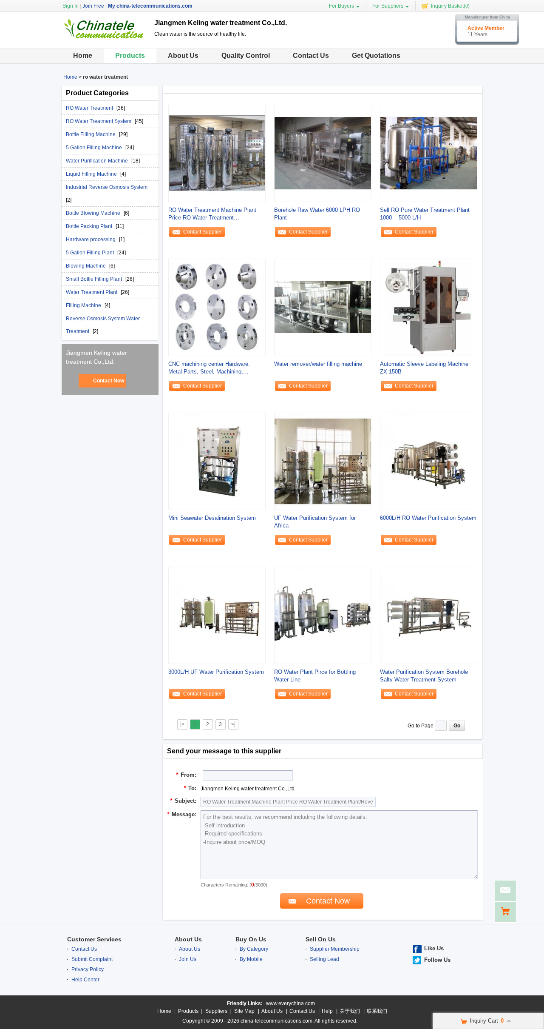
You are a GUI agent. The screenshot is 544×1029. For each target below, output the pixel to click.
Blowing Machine (86, 266)
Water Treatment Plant (92, 292)
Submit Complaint (92, 959)
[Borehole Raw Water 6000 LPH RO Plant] (323, 153)
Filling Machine (84, 305)
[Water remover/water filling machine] (323, 307)
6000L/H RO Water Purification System (428, 518)
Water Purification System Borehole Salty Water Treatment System (424, 676)
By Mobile (251, 959)
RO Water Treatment (90, 108)
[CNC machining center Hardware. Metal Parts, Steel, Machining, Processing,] (217, 307)
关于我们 (350, 1011)
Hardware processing (91, 239)
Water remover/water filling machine (318, 364)
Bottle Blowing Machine (94, 213)
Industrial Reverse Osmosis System (106, 187)
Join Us (187, 959)
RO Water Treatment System (99, 121)
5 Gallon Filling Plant (90, 253)
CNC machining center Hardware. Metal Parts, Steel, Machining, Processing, (209, 368)
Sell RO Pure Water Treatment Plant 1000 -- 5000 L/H (425, 214)
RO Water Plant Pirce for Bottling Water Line (315, 676)
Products (130, 55)
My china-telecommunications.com (150, 6)
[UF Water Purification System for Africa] (323, 461)
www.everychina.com (290, 1003)
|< (182, 724)
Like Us (434, 948)
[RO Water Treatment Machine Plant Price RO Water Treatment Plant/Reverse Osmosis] (217, 153)
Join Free (93, 6)
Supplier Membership (335, 949)
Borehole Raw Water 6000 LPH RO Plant (317, 214)
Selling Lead (324, 959)
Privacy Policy (87, 969)
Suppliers (216, 1011)
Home (82, 55)
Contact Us (311, 55)
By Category (254, 949)
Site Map (244, 1011)
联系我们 (377, 1011)
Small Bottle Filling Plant (94, 279)
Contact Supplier (202, 232)
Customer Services (94, 939)
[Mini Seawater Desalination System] (217, 461)
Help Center (85, 980)
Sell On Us (321, 939)
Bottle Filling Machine (91, 134)
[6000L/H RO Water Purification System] (428, 461)
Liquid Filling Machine (92, 174)
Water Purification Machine (97, 161)
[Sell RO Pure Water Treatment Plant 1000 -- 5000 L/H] (428, 153)
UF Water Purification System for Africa (315, 522)
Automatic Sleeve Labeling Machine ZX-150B (424, 368)
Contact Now (108, 381)
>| (233, 724)
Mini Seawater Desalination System (212, 518)
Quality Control (245, 55)
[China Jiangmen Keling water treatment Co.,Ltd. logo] (104, 40)
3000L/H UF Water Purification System (216, 672)
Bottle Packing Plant (89, 226)
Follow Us (437, 960)
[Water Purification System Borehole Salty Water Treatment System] (428, 615)
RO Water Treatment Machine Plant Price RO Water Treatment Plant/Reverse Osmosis (212, 214)
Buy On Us (250, 939)
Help (327, 1011)
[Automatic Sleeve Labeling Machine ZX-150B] (428, 307)
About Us (183, 55)
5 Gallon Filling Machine (94, 148)
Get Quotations (376, 55)
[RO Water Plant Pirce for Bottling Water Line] (323, 615)
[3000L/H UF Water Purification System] (217, 615)
